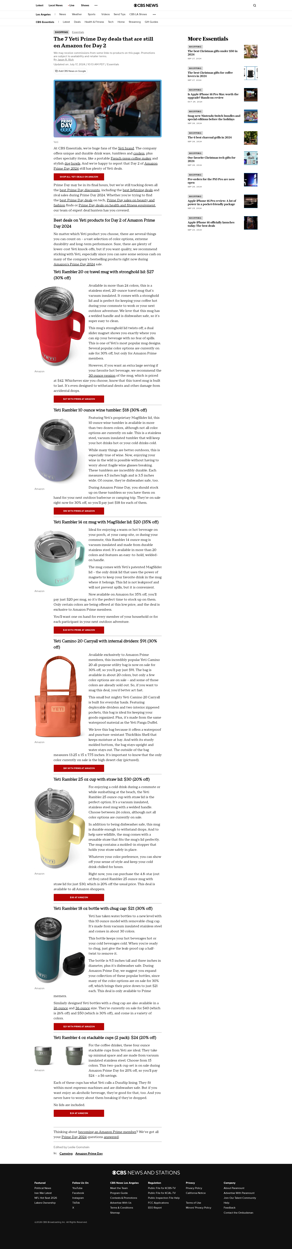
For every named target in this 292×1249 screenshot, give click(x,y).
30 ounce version (102, 375)
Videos (105, 14)
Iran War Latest (43, 1193)
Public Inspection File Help (164, 1198)
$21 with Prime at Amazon (79, 1026)
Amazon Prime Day (89, 1154)
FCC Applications (158, 1202)
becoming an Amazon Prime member (107, 1132)
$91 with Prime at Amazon (79, 768)
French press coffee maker (131, 158)
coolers (138, 153)
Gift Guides (151, 22)
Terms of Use (193, 1202)
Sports (92, 14)
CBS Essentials (45, 22)
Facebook (78, 1193)
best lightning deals (138, 190)
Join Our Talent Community (240, 1198)
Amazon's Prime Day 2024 (74, 264)
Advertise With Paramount (239, 1193)
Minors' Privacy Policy (198, 1207)
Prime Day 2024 (74, 1137)
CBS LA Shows (138, 14)
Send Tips (119, 14)
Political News (42, 1188)
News (63, 14)
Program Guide (119, 1193)
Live (72, 5)
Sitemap (115, 1212)
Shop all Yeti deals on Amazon (79, 177)
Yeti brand (126, 148)
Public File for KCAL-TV (162, 1193)
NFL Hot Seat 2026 (45, 1198)
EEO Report (155, 1207)
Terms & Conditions (121, 1207)
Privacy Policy (194, 1188)
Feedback (229, 1207)
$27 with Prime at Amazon (79, 399)
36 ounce (82, 1008)
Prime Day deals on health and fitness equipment (117, 205)
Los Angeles (43, 14)
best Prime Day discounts (80, 190)
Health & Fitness (94, 22)
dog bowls (72, 163)
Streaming (135, 22)
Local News (56, 5)
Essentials (78, 32)
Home (121, 22)
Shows (85, 5)
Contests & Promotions (123, 1198)
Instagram (78, 1198)
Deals (77, 22)
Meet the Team (119, 1188)
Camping (66, 1154)
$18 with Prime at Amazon (79, 511)
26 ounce (61, 1008)
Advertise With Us (120, 1202)
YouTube (77, 1188)
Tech (111, 22)
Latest (40, 5)
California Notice (196, 1193)
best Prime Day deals (76, 200)
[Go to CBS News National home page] (146, 5)
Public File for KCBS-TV (162, 1188)
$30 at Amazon (79, 897)
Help (226, 1202)
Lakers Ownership (45, 1202)
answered (111, 1137)
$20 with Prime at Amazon (79, 630)
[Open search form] (254, 5)
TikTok (76, 1202)
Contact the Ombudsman (238, 1212)
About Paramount (234, 1188)
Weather (77, 14)
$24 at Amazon (79, 1113)
